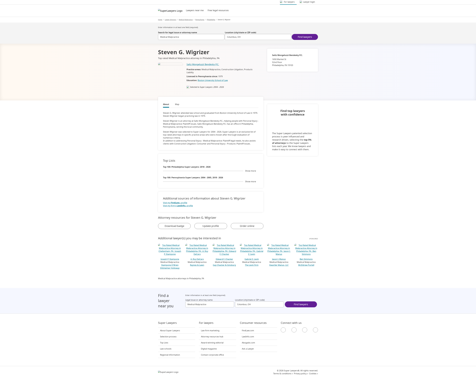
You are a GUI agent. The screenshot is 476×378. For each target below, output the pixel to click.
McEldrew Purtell (306, 265)
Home (160, 20)
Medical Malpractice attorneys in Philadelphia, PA (181, 278)
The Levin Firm (251, 265)
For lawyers (206, 323)
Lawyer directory (170, 20)
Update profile (210, 226)
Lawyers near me (195, 10)
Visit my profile (175, 202)
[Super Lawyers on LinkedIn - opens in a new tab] (315, 329)
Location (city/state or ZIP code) (240, 32)
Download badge (174, 226)
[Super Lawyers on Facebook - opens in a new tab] (283, 329)
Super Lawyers (167, 323)
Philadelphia (211, 20)
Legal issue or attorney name (199, 300)
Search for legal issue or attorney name (177, 32)
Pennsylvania (199, 20)
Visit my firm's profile (178, 205)
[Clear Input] (221, 36)
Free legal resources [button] (218, 10)
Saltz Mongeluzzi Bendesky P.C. (203, 64)
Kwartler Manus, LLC (279, 265)
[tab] (166, 105)
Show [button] (250, 170)
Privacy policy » (301, 373)
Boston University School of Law (213, 80)
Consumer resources (253, 323)
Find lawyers (305, 37)
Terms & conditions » (283, 373)
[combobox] (191, 37)
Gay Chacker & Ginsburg (224, 265)
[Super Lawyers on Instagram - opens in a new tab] (294, 329)
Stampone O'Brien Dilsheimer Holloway (169, 266)
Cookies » (313, 373)
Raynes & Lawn (197, 265)
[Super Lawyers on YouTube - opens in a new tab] (304, 329)
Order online (247, 226)
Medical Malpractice (186, 20)
